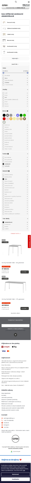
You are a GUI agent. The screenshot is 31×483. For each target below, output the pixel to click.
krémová (16, 125)
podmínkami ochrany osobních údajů (15, 330)
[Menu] (29, 2)
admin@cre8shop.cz (9, 418)
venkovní (16, 164)
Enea (16, 95)
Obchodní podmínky (7, 397)
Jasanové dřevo (16, 209)
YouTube (6, 427)
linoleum (16, 207)
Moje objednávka (6, 393)
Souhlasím (15, 479)
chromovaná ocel (16, 187)
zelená (16, 144)
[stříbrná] (4, 122)
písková (16, 142)
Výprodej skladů (16, 80)
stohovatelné (16, 162)
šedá (16, 131)
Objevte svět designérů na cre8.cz (11, 378)
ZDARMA (16, 82)
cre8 (16, 93)
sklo (16, 194)
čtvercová (16, 224)
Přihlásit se (16, 334)
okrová (16, 127)
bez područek (16, 159)
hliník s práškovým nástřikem (16, 214)
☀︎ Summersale (16, 84)
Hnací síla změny (6, 365)
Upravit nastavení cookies (15, 448)
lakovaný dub (16, 211)
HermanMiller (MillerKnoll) (16, 99)
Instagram (6, 425)
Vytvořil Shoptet (16, 451)
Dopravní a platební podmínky (9, 399)
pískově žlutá (16, 138)
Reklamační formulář (7, 404)
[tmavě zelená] (21, 115)
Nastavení (15, 474)
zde (24, 470)
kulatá (16, 226)
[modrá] (17, 115)
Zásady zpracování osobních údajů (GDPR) (13, 408)
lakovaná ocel (16, 198)
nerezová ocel (16, 185)
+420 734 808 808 (8, 420)
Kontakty (4, 395)
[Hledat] (16, 1)
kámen (16, 190)
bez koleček (16, 157)
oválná (16, 229)
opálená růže (16, 129)
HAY (16, 97)
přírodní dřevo (16, 136)
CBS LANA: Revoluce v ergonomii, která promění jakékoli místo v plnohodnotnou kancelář (14, 361)
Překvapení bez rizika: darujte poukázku (12, 376)
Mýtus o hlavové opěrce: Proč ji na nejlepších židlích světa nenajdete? (15, 368)
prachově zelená (16, 140)
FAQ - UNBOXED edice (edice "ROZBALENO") (13, 385)
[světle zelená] (24, 115)
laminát (16, 205)
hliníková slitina (16, 174)
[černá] (4, 115)
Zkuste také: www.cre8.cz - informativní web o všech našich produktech (15, 431)
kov (16, 179)
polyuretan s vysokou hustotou (16, 196)
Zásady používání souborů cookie (10, 410)
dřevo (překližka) (16, 183)
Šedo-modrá (16, 149)
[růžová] (7, 118)
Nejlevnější (15, 58)
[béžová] (17, 118)
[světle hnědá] (21, 118)
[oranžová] (10, 118)
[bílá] (14, 115)
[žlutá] (14, 118)
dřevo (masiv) (16, 181)
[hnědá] (24, 118)
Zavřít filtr (14, 64)
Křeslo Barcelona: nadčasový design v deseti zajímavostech (13, 372)
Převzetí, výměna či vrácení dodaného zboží (13, 406)
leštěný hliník (16, 177)
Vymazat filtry (15, 233)
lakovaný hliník (16, 203)
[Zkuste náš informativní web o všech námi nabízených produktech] (15, 439)
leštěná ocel (16, 192)
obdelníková (16, 222)
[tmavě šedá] (7, 115)
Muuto (16, 104)
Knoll (16, 101)
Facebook (6, 422)
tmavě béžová (16, 146)
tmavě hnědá (16, 133)
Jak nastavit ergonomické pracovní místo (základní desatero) (15, 382)
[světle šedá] (10, 115)
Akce (16, 78)
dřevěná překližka (16, 201)
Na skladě (16, 75)
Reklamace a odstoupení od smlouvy (11, 401)
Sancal (16, 106)
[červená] (4, 118)
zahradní (16, 166)
